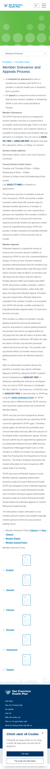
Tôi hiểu (25, 754)
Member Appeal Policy (16, 543)
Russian (10, 630)
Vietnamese (12, 650)
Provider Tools (22, 62)
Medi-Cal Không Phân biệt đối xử (18, 725)
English (10, 570)
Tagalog (10, 670)
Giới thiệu (9, 701)
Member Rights (13, 539)
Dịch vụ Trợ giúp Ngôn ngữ (16, 721)
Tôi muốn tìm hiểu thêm (25, 761)
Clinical (33, 530)
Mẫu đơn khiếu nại (12, 717)
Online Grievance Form (22, 398)
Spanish (10, 590)
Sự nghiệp (9, 709)
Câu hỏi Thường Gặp (13, 705)
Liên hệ (8, 713)
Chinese (10, 610)
